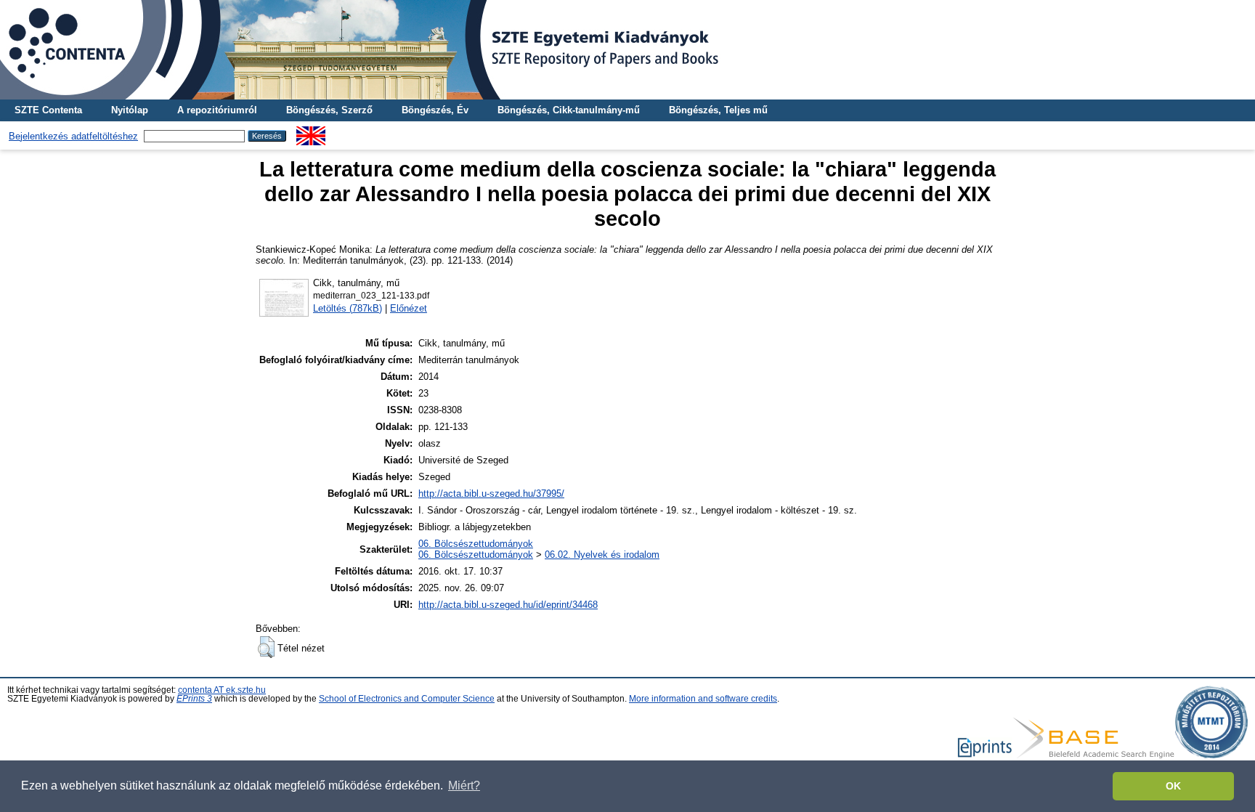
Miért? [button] (464, 785)
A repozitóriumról (217, 110)
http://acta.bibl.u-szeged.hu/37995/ (491, 493)
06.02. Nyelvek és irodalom (602, 554)
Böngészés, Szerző (329, 110)
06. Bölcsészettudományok (475, 543)
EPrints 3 (194, 698)
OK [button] (1173, 786)
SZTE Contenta (48, 110)
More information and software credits (703, 698)
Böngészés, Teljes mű (718, 110)
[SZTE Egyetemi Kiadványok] (627, 50)
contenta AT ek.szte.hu (222, 690)
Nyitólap (129, 110)
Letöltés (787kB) (347, 308)
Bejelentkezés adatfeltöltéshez (73, 136)
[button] (266, 647)
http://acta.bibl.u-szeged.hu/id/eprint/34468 (508, 604)
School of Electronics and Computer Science (407, 698)
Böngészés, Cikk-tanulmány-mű (568, 110)
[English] (310, 131)
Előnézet (408, 308)
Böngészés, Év (435, 110)
